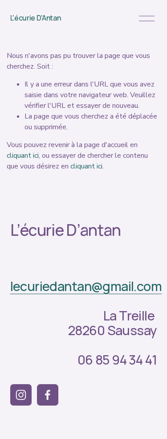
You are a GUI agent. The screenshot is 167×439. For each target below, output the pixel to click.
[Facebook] (47, 395)
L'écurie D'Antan (35, 18)
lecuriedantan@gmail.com (86, 286)
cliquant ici (23, 155)
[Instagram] (21, 395)
